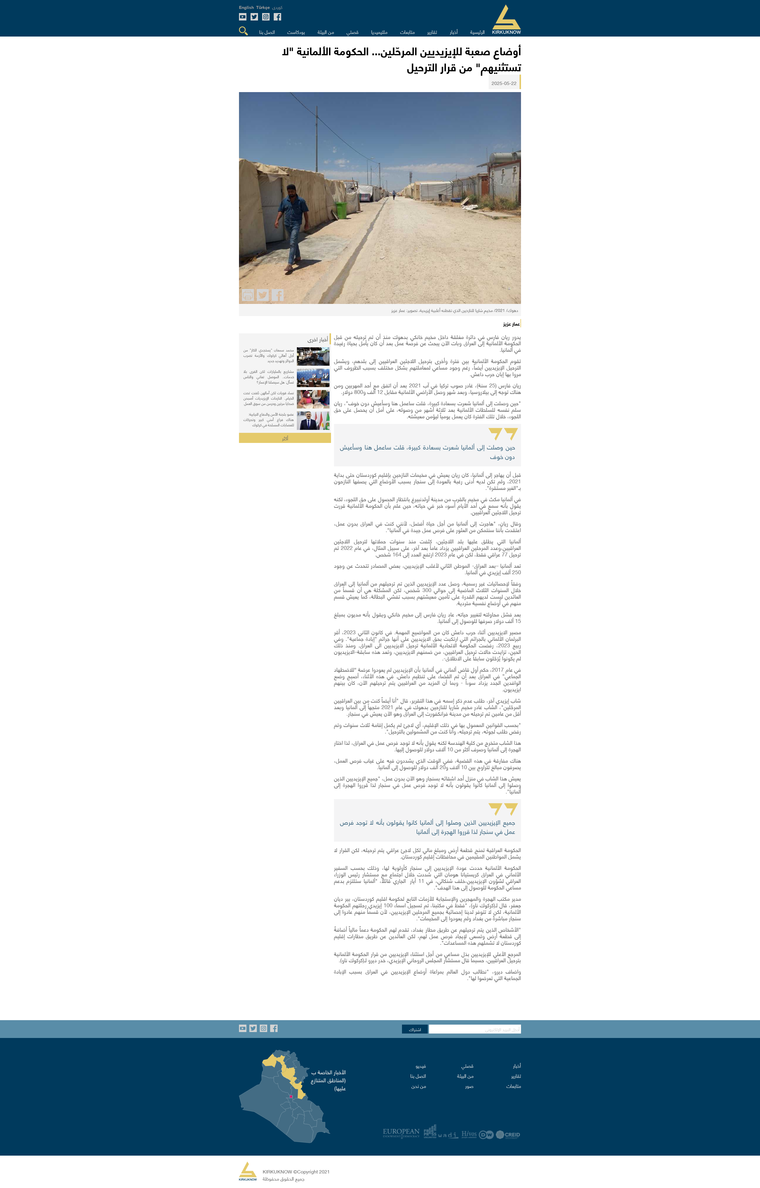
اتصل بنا (418, 1075)
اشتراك (415, 1029)
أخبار (517, 1065)
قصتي (467, 1065)
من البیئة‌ (465, 1075)
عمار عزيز (511, 323)
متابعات (513, 1085)
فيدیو (421, 1065)
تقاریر (516, 1075)
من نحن (418, 1085)
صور (469, 1085)
